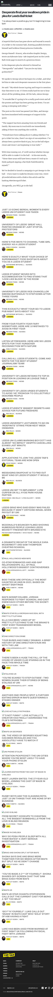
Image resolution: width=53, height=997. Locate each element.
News (20, 33)
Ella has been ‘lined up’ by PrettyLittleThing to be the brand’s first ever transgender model (25, 622)
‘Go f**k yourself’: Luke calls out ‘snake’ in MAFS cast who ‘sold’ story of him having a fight (26, 914)
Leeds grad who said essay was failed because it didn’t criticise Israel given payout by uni (26, 510)
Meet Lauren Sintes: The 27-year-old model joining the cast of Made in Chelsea (25, 781)
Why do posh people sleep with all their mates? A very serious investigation (24, 839)
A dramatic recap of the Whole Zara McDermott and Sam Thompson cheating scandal (25, 544)
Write (32, 5)
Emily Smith (11, 588)
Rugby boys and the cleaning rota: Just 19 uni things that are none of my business (26, 798)
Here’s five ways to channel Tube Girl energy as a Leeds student (26, 243)
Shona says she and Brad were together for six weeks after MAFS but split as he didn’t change (24, 859)
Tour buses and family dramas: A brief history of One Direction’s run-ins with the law (26, 643)
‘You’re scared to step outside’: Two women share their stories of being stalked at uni (25, 680)
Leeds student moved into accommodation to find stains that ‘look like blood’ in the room (24, 276)
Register (19, 974)
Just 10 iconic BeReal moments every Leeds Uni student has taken (25, 210)
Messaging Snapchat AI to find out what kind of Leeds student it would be (25, 475)
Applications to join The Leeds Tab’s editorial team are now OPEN (25, 459)
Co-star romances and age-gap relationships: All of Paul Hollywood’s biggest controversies (25, 565)
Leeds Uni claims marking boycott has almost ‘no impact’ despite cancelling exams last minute (26, 443)
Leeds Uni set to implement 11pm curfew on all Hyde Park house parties (22, 492)
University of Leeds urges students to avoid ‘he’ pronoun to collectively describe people (26, 393)
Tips (38, 5)
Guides (22, 215)
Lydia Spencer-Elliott (16, 570)
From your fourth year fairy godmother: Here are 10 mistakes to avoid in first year (25, 326)
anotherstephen (14, 550)
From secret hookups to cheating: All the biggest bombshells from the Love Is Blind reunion (26, 818)
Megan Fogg (11, 215)
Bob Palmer (12, 33)
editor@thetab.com (33, 988)
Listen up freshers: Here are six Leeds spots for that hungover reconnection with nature (26, 343)
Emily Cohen (11, 247)
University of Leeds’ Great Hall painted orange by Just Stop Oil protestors (22, 227)
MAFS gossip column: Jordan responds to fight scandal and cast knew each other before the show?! (25, 599)
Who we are (36, 963)
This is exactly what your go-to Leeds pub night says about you (26, 310)
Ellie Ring (10, 743)
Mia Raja (10, 414)
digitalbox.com (10, 988)
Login (17, 976)
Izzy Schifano (12, 515)
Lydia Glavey (28, 498)
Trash (31, 648)
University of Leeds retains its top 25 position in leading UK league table (25, 377)
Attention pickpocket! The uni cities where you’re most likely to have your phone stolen (25, 758)
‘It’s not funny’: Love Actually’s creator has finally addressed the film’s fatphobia (24, 718)
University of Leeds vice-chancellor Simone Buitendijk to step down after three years (26, 294)
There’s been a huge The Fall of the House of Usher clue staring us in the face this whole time (26, 660)
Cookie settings (38, 966)
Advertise (19, 963)
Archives (19, 966)
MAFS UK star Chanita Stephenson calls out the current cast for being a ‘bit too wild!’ (26, 896)
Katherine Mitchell (15, 265)
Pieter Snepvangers (11, 533)
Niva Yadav (11, 463)
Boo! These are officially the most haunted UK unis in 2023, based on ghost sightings (24, 582)
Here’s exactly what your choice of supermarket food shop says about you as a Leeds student (25, 259)
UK (8, 552)
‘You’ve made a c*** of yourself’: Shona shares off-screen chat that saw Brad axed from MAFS (26, 876)
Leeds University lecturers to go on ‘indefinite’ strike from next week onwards (25, 425)
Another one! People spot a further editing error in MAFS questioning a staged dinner (25, 697)
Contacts (36, 965)
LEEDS (10, 217)
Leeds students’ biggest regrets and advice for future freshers (26, 409)
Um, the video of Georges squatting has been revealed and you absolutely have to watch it (25, 738)
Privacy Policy (20, 965)
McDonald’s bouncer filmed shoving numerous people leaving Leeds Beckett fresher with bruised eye (25, 527)
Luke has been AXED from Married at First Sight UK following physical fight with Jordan (25, 931)
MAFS (21, 605)
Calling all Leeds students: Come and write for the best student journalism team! (26, 361)
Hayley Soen (12, 605)
